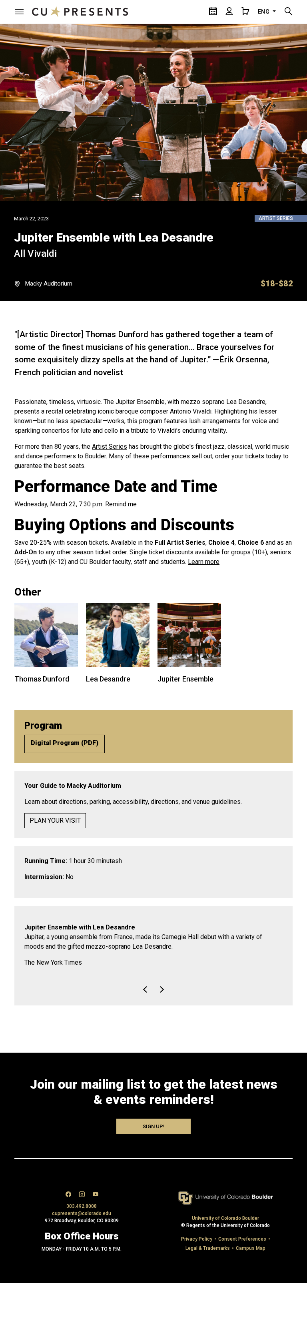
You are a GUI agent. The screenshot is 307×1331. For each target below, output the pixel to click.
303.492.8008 (81, 1216)
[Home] (80, 11)
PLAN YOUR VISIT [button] (55, 820)
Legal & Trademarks (207, 1258)
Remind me (121, 504)
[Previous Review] (145, 999)
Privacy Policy (196, 1248)
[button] (19, 11)
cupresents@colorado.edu (81, 1223)
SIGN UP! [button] (154, 1136)
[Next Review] (162, 999)
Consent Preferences (242, 1248)
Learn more (203, 562)
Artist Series (109, 446)
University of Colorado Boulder (225, 1228)
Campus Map (250, 1258)
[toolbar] (153, 994)
